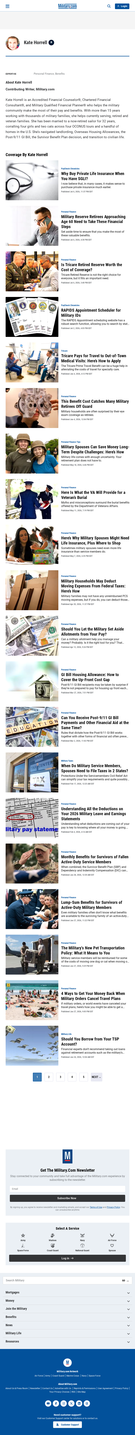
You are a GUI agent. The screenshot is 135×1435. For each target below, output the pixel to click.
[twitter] (71, 1403)
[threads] (87, 1403)
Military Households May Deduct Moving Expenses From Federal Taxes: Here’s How (93, 586)
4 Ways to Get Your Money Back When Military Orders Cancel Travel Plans (93, 996)
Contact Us (47, 1388)
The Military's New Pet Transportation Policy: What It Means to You (93, 950)
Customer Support (70, 1424)
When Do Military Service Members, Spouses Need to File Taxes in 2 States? (94, 768)
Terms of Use (96, 1207)
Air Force (39, 1376)
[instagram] (63, 1403)
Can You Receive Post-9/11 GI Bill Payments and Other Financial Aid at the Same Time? (95, 722)
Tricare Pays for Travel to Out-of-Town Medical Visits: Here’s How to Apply (93, 358)
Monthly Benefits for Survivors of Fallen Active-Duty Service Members (94, 859)
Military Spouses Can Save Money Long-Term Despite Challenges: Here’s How (95, 449)
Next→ (96, 1077)
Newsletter (35, 1388)
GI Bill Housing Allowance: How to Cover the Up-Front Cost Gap (90, 677)
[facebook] (56, 1403)
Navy (84, 1376)
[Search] (109, 6)
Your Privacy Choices (59, 1392)
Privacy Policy (113, 1207)
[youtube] (48, 1403)
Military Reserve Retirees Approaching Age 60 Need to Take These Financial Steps (93, 221)
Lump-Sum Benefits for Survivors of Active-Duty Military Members (91, 905)
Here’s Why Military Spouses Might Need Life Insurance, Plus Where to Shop (95, 541)
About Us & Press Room (16, 1388)
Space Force (94, 1376)
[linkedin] (79, 1403)
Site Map (81, 1392)
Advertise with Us (63, 1388)
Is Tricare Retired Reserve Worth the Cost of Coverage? (91, 267)
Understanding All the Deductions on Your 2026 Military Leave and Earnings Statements (93, 813)
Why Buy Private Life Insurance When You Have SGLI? (92, 176)
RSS (73, 1392)
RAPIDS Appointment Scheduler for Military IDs (91, 313)
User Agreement (105, 1388)
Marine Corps (73, 1376)
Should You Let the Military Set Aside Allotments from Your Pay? (92, 632)
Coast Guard (58, 1376)
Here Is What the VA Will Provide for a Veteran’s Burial (93, 495)
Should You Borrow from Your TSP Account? (90, 1042)
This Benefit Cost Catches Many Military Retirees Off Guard (95, 404)
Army (47, 1376)
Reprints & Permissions (85, 1388)
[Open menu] (7, 6)
